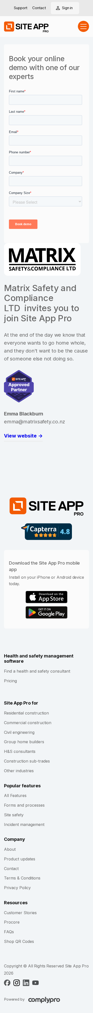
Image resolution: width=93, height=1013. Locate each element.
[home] (26, 26)
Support (20, 8)
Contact (39, 8)
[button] (83, 26)
